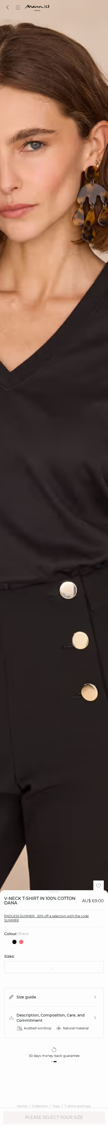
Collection (40, 1106)
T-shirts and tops (77, 1106)
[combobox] (54, 967)
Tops (56, 1106)
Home (22, 1106)
